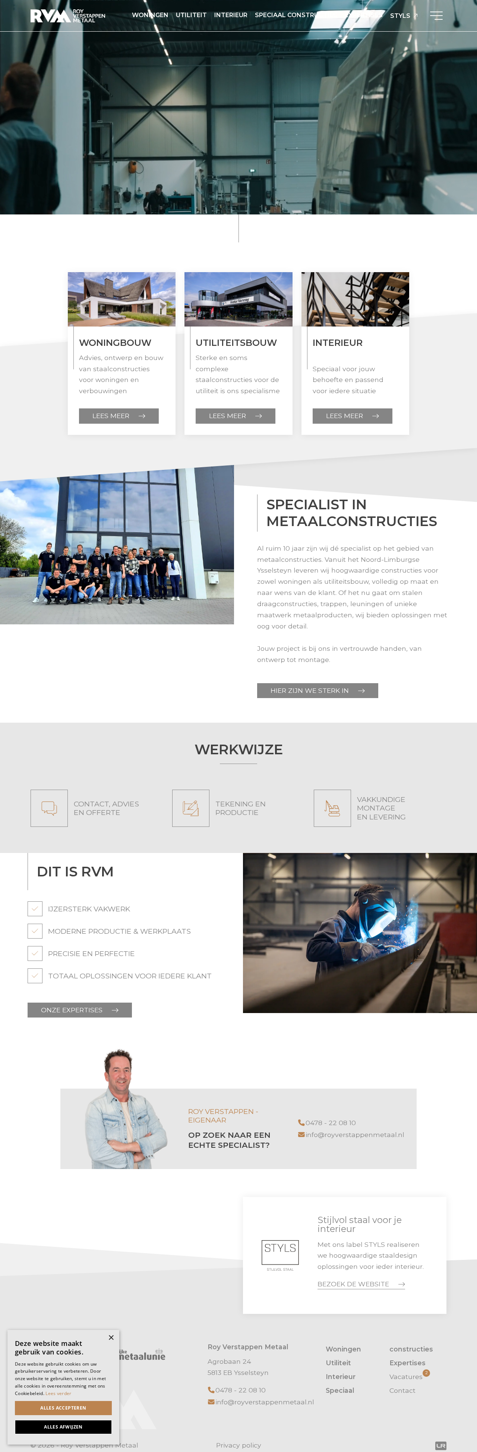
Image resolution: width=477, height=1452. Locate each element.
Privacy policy (238, 1445)
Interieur (230, 15)
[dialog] (63, 1387)
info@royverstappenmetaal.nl (355, 1135)
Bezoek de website (353, 1284)
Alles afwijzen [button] (63, 1427)
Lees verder (58, 1393)
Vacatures (408, 1376)
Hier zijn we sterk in (310, 690)
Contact (402, 1390)
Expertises (364, 15)
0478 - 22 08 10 (331, 1123)
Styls (400, 15)
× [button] (111, 1338)
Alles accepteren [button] (63, 1408)
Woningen (150, 15)
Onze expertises (71, 1010)
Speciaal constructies (296, 15)
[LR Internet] (440, 1445)
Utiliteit (191, 15)
